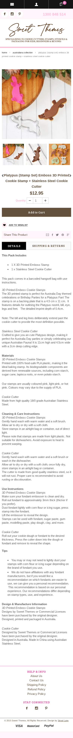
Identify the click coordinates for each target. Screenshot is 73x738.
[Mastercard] (33, 725)
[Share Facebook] (52, 234)
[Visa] (19, 725)
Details (14, 246)
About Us (36, 676)
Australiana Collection (23, 52)
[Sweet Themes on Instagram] (12, 14)
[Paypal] (49, 725)
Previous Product (2, 175)
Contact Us (36, 680)
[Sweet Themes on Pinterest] (19, 14)
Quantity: (21, 200)
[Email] (47, 234)
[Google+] (68, 234)
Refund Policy (36, 689)
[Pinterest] (63, 234)
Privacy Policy (36, 693)
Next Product (70, 175)
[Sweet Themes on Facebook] (4, 14)
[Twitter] (57, 234)
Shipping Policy (36, 684)
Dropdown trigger (36, 4)
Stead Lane (63, 720)
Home (4, 52)
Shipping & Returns (48, 246)
